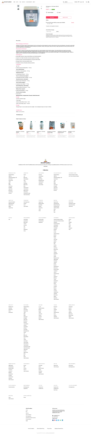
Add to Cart (65, 17)
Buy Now (52, 17)
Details (72, 22)
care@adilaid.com (56, 415)
